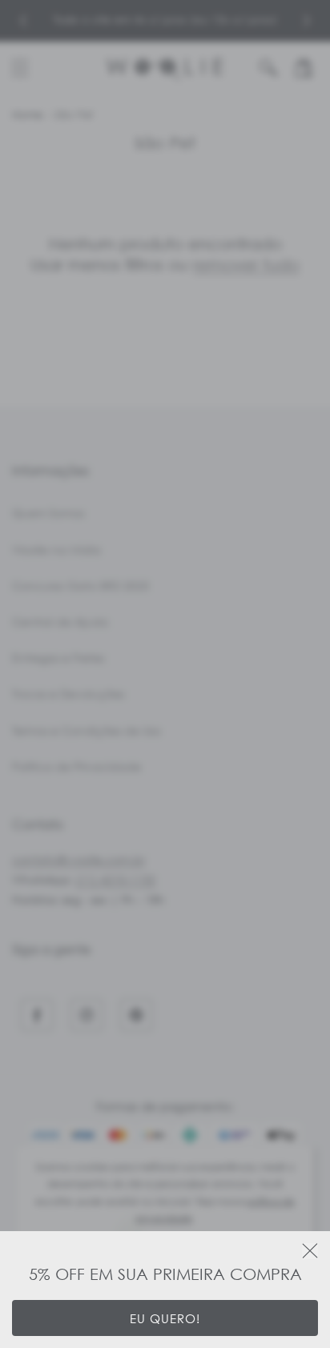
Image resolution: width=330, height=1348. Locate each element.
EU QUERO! (165, 1318)
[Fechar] (310, 1251)
